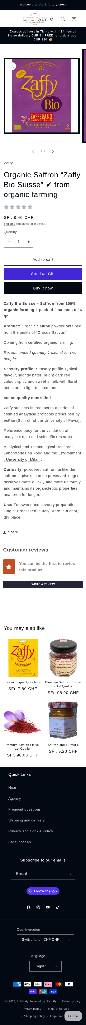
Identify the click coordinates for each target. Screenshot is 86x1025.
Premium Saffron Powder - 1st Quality (63, 684)
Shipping (9, 223)
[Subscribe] (69, 874)
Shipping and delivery (26, 820)
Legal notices (19, 842)
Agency (14, 799)
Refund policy (71, 1001)
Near (12, 788)
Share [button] (13, 532)
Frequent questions (24, 809)
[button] (10, 19)
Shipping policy (34, 1016)
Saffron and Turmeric (63, 744)
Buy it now (43, 288)
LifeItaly (23, 1001)
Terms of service (57, 1008)
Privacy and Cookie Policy (30, 831)
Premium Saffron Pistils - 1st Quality (23, 746)
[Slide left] (33, 151)
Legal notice (58, 1016)
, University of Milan (22, 459)
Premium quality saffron (22, 682)
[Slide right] (53, 151)
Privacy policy (31, 1008)
